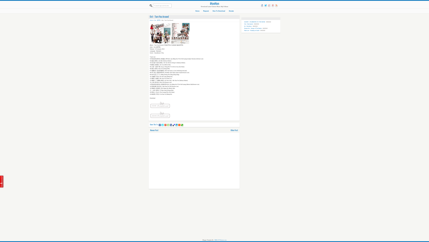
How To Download (219, 11)
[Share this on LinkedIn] (177, 125)
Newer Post (154, 130)
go (269, 5)
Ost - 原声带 (157, 20)
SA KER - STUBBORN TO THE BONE (254, 22)
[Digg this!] (171, 125)
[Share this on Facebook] (160, 125)
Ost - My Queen (248, 24)
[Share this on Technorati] (182, 125)
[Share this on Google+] (165, 125)
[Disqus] (194, 161)
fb (262, 5)
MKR (215, 240)
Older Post (234, 130)
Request (206, 11)
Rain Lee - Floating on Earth (251, 30)
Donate (231, 11)
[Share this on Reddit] (179, 125)
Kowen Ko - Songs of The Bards (253, 28)
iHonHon (214, 4)
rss (276, 5)
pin (273, 5)
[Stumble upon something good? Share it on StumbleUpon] (168, 125)
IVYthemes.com (222, 240)
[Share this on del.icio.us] (174, 125)
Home (197, 11)
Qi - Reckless (248, 26)
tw (265, 5)
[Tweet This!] (163, 125)
